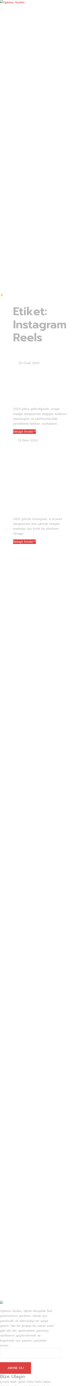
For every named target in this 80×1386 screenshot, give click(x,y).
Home (17, 354)
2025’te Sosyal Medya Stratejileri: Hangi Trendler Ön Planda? (39, 386)
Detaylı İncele (23, 431)
